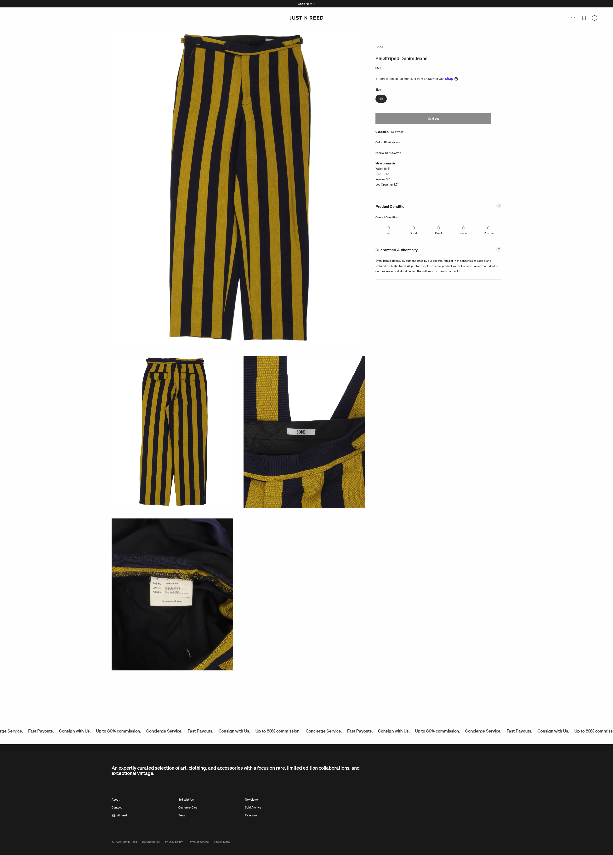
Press (181, 815)
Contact (117, 807)
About (115, 799)
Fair (388, 233)
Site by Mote (222, 841)
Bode (379, 47)
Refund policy (151, 841)
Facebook (251, 815)
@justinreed (119, 815)
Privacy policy (174, 841)
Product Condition (391, 206)
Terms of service (198, 841)
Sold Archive (253, 807)
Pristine (489, 233)
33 (383, 99)
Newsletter (252, 799)
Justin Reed (129, 841)
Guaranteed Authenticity (396, 250)
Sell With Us (186, 799)
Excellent (463, 233)
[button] (18, 18)
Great (438, 233)
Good (413, 233)
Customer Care (187, 807)
